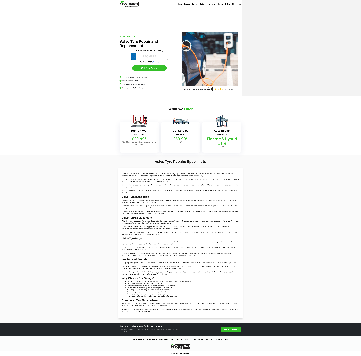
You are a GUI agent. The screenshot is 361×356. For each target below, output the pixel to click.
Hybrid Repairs (164, 339)
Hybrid (227, 4)
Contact (193, 339)
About (186, 339)
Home (180, 4)
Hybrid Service (176, 339)
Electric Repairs (138, 339)
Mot (233, 4)
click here (155, 62)
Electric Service (151, 339)
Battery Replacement (207, 4)
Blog (239, 4)
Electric (220, 4)
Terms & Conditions (205, 339)
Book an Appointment (231, 329)
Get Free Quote (149, 68)
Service (195, 4)
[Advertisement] (180, 19)
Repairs (187, 4)
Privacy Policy (218, 339)
